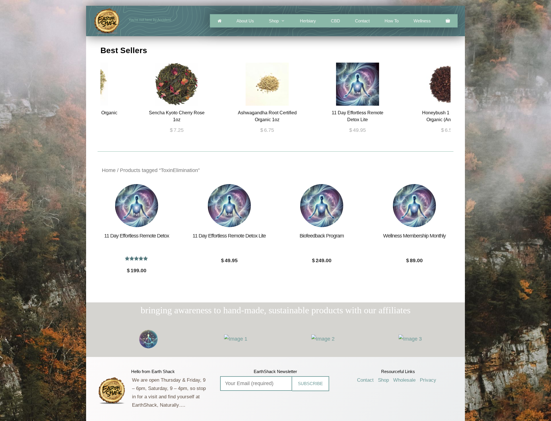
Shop (274, 20)
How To (392, 20)
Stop (278, 146)
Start (273, 146)
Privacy (428, 380)
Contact (362, 20)
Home (109, 170)
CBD (335, 20)
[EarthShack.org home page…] (219, 20)
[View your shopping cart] (447, 20)
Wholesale (404, 380)
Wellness (422, 20)
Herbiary (308, 20)
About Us (245, 20)
